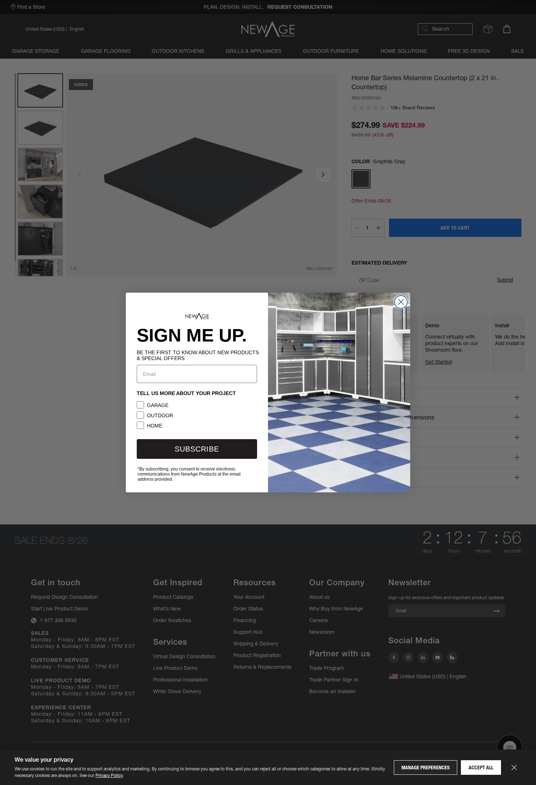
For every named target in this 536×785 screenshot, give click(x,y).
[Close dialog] (401, 302)
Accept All (481, 767)
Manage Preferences (425, 767)
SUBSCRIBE (197, 449)
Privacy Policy (109, 775)
